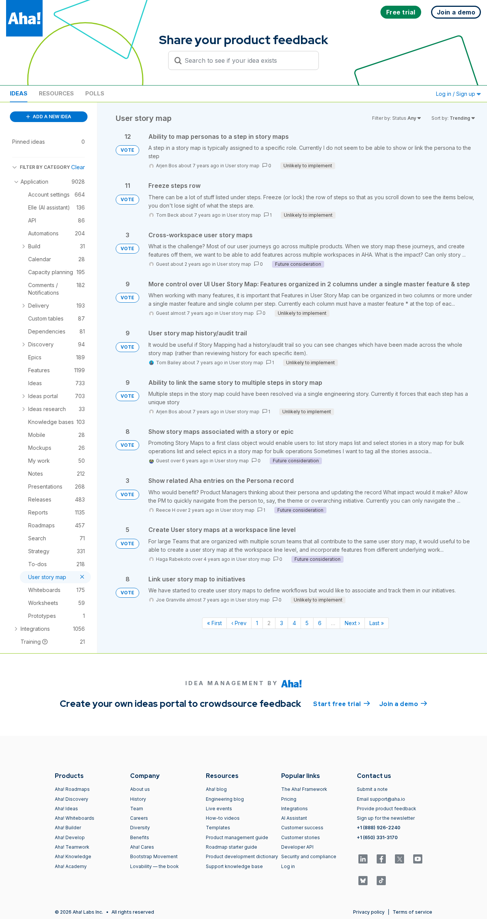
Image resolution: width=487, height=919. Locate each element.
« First (214, 623)
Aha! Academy (71, 866)
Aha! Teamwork (72, 847)
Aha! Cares (142, 847)
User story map (242, 165)
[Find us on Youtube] (418, 859)
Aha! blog (216, 789)
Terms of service (412, 912)
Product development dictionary (242, 856)
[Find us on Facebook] (381, 859)
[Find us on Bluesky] (363, 881)
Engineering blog (225, 799)
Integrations (294, 808)
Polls (94, 93)
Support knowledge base (234, 866)
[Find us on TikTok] (381, 881)
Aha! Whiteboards (74, 818)
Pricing (288, 799)
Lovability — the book (154, 866)
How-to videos (223, 818)
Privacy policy (369, 912)
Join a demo (403, 704)
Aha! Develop (70, 837)
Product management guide (237, 837)
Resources (56, 93)
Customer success (302, 827)
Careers (139, 818)
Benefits (139, 837)
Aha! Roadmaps (72, 789)
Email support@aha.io (381, 799)
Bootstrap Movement (154, 856)
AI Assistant (294, 818)
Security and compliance (308, 856)
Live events (219, 808)
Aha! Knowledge (73, 856)
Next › (352, 623)
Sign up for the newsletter (386, 818)
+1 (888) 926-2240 (378, 827)
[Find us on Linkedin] (363, 859)
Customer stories (300, 837)
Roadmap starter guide (231, 847)
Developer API (297, 847)
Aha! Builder (68, 827)
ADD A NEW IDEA (51, 116)
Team (136, 808)
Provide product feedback (386, 808)
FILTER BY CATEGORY (45, 167)
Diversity (140, 827)
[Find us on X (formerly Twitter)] (399, 859)
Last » (376, 623)
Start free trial (341, 704)
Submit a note (372, 789)
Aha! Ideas (66, 808)
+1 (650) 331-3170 (377, 837)
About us (140, 789)
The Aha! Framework (304, 789)
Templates (218, 827)
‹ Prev (239, 623)
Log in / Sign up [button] (456, 93)
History (138, 799)
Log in (288, 866)
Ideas (18, 93)
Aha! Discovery (71, 799)
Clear (78, 167)
